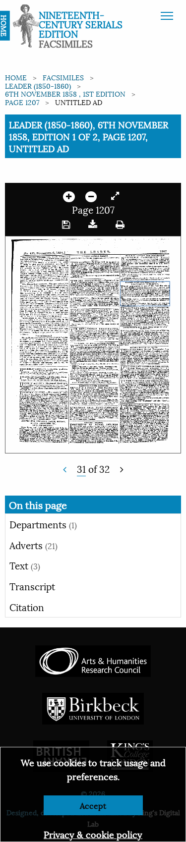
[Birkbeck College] (93, 707)
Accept (93, 805)
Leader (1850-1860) (38, 85)
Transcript (32, 585)
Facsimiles (63, 77)
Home (16, 77)
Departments (43, 523)
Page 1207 (22, 102)
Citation (26, 606)
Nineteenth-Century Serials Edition (81, 24)
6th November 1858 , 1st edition (65, 93)
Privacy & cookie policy (93, 834)
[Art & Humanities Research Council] (93, 660)
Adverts (33, 544)
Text (24, 565)
